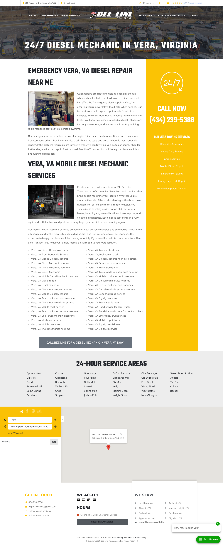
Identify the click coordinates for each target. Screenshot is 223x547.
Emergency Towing (172, 173)
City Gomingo (149, 373)
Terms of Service (134, 537)
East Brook (147, 382)
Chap (58, 390)
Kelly (115, 386)
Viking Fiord (148, 386)
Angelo (174, 377)
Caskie (59, 373)
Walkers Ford (62, 386)
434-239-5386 (69, 3)
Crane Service (172, 158)
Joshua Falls (91, 395)
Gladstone (61, 377)
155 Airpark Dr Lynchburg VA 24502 (40, 3)
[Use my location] (55, 420)
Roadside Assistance (172, 143)
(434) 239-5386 (171, 120)
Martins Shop (120, 390)
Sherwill (88, 386)
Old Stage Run (149, 377)
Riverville (60, 382)
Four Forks (90, 377)
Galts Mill (89, 382)
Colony (174, 386)
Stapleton (60, 395)
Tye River (175, 382)
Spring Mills (90, 390)
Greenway (90, 373)
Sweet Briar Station (181, 373)
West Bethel (148, 390)
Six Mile (117, 382)
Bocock (174, 390)
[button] (108, 447)
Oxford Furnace (121, 373)
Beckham (32, 395)
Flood (30, 382)
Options (6, 442)
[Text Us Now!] (208, 540)
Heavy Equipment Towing (171, 188)
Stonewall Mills (35, 386)
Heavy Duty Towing (172, 151)
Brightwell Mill (121, 377)
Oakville (31, 377)
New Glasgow (149, 395)
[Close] (121, 434)
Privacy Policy (117, 537)
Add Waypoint (15, 433)
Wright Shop (120, 395)
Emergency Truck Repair (172, 181)
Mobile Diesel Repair (172, 166)
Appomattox (34, 373)
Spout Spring (34, 390)
